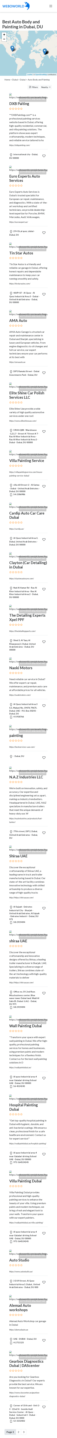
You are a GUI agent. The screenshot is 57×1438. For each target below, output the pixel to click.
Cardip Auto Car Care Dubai (26, 515)
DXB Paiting (19, 103)
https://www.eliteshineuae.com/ (23, 421)
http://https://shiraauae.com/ (21, 897)
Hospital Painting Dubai (23, 1107)
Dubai (15, 79)
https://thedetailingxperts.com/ (22, 631)
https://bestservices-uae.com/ (22, 747)
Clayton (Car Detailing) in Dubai (28, 564)
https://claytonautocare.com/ (21, 578)
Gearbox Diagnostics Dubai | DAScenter (26, 1363)
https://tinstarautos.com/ (19, 283)
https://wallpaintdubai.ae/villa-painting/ (26, 1222)
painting (16, 735)
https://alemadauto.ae (18, 1329)
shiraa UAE (18, 941)
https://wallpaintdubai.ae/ (20, 1067)
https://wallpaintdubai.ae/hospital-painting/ (27, 1143)
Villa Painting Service (26, 460)
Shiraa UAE (18, 856)
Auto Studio (19, 1260)
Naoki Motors (20, 668)
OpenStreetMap (41, 74)
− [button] (4, 39)
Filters (35, 87)
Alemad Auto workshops (20, 1307)
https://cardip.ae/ (16, 529)
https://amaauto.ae (17, 362)
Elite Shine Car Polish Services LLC (26, 395)
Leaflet (29, 74)
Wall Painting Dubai (25, 1026)
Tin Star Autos (21, 253)
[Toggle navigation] (51, 6)
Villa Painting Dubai (25, 1181)
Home (7, 79)
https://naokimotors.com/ (20, 695)
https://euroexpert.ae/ (18, 222)
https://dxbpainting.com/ (19, 145)
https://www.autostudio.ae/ (21, 1271)
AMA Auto (18, 320)
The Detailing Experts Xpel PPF (27, 617)
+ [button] (4, 34)
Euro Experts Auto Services (24, 178)
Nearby (45, 87)
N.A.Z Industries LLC (26, 777)
